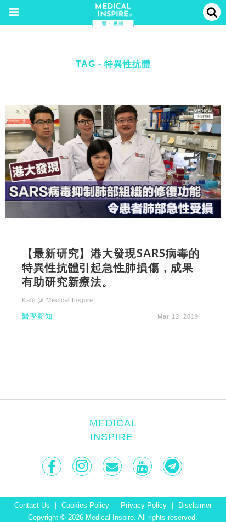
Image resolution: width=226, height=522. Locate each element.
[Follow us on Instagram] (83, 466)
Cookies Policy (85, 505)
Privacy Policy (144, 505)
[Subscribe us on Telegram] (173, 466)
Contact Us (32, 505)
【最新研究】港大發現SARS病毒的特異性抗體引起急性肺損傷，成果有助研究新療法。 (111, 267)
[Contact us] (113, 466)
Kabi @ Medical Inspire (57, 300)
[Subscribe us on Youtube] (143, 466)
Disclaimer (195, 505)
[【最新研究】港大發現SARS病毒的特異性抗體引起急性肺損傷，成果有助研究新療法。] (113, 160)
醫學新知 (37, 316)
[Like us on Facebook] (53, 466)
